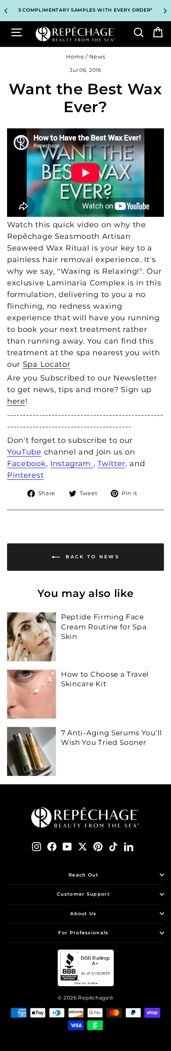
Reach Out (83, 875)
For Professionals (83, 933)
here (16, 401)
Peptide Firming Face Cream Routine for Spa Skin (104, 627)
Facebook (26, 463)
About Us (83, 913)
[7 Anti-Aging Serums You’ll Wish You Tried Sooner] (31, 751)
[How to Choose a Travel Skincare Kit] (31, 694)
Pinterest (25, 475)
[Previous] (6, 11)
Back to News (91, 557)
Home (75, 57)
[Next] (165, 11)
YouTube (24, 452)
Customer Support (83, 894)
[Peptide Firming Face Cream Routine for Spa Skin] (31, 636)
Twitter (111, 463)
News (97, 57)
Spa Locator (47, 364)
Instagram (71, 463)
